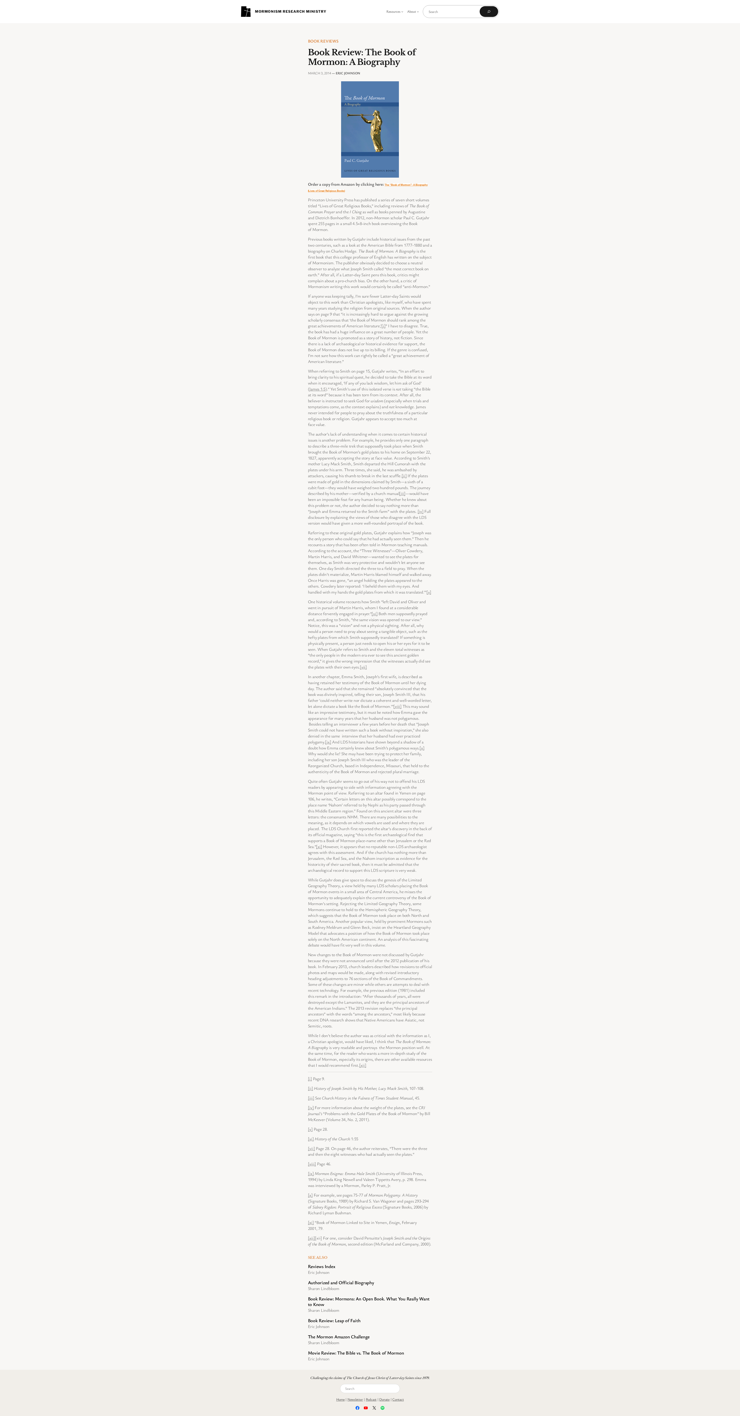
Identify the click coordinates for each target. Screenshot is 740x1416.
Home (340, 1399)
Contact (398, 1399)
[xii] (362, 1065)
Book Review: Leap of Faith (334, 1320)
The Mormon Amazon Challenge (339, 1336)
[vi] (375, 613)
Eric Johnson (348, 73)
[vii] (363, 667)
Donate (384, 1399)
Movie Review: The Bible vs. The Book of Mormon (356, 1353)
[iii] (402, 493)
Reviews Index (321, 1266)
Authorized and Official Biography (341, 1282)
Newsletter (355, 1399)
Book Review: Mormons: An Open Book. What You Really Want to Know (369, 1301)
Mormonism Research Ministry (290, 11)
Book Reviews (323, 41)
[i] (383, 325)
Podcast (371, 1399)
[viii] (397, 706)
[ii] (404, 475)
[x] (422, 748)
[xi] (319, 846)
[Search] (489, 11)
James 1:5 (317, 389)
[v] (428, 592)
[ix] (328, 742)
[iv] (421, 511)
